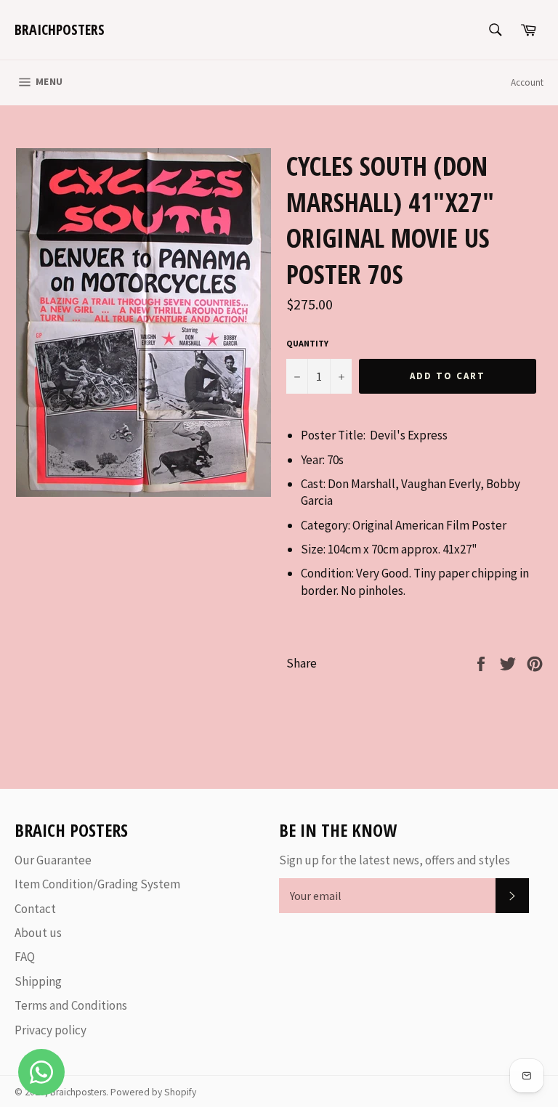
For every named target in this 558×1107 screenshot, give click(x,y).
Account (527, 82)
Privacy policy (50, 1030)
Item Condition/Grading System (97, 884)
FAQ (25, 957)
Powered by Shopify (153, 1092)
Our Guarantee (53, 860)
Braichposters (60, 29)
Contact (35, 909)
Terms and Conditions (71, 1005)
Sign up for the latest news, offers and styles (394, 860)
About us (38, 933)
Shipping (38, 981)
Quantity (307, 343)
